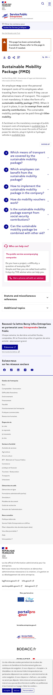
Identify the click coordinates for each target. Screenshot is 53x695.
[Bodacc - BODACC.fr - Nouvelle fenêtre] (26, 649)
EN (46, 57)
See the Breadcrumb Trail (11, 33)
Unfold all (45, 144)
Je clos (4, 438)
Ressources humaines (9, 416)
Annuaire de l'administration (12, 509)
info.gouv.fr (27, 581)
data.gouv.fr (30, 586)
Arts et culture (7, 456)
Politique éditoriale (9, 519)
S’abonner (8, 347)
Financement (6, 400)
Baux (3, 385)
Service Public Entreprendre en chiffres (16, 523)
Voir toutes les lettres (9, 352)
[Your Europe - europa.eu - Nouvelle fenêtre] (26, 599)
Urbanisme (6, 480)
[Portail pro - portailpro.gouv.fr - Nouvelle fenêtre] (26, 613)
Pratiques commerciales (10, 412)
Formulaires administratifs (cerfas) (14, 493)
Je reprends (6, 430)
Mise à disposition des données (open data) (17, 527)
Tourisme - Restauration (10, 472)
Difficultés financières (10, 393)
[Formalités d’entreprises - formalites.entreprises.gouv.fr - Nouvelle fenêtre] (26, 625)
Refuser (16, 690)
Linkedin (18, 369)
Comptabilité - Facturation (11, 389)
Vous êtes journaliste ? (10, 531)
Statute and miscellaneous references (20, 297)
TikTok (11, 369)
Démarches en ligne (9, 489)
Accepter (7, 690)
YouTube (32, 369)
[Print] (9, 57)
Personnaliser (28, 690)
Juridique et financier (9, 468)
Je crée (4, 426)
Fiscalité (5, 404)
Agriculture (6, 452)
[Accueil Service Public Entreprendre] (18, 18)
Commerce (6, 464)
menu (49, 5)
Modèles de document (10, 501)
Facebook (4, 369)
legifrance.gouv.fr (9, 581)
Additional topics (14, 308)
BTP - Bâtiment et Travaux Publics (13, 460)
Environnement (7, 396)
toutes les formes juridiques (14, 27)
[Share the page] (14, 57)
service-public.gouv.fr (11, 586)
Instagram (25, 369)
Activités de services (9, 448)
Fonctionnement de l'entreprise (13, 408)
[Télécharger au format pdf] (4, 57)
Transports (6, 476)
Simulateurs (6, 497)
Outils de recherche (9, 505)
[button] (18, 57)
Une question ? (7, 539)
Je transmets (6, 434)
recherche (42, 3)
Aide (3, 535)
